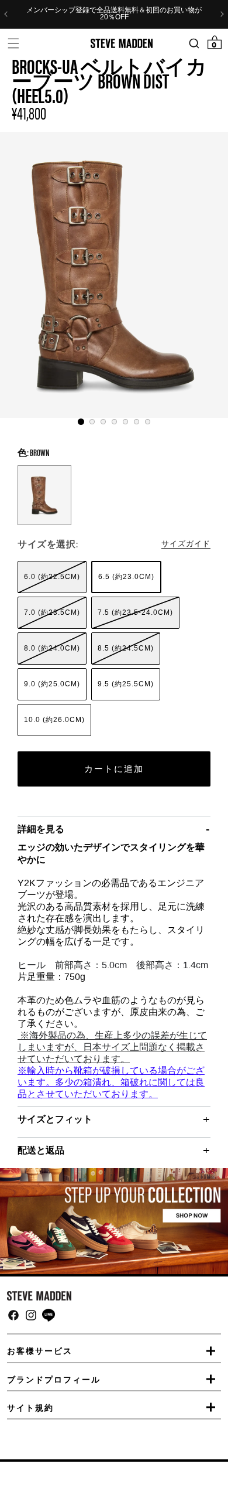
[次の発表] (222, 14)
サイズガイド (185, 543)
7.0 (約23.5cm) (52, 612)
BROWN (44, 495)
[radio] (52, 577)
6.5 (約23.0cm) (126, 576)
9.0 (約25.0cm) (52, 684)
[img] (13, 1315)
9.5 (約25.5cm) (126, 684)
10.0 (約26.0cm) (54, 719)
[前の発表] (6, 14)
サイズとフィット (55, 1118)
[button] (13, 43)
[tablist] (114, 421)
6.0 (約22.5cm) (52, 576)
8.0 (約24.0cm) (52, 648)
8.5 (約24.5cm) (126, 648)
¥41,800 (29, 112)
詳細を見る (41, 828)
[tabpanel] (114, 275)
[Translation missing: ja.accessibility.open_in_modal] (114, 275)
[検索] (194, 43)
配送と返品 (41, 1149)
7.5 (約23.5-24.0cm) (135, 612)
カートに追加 (114, 769)
